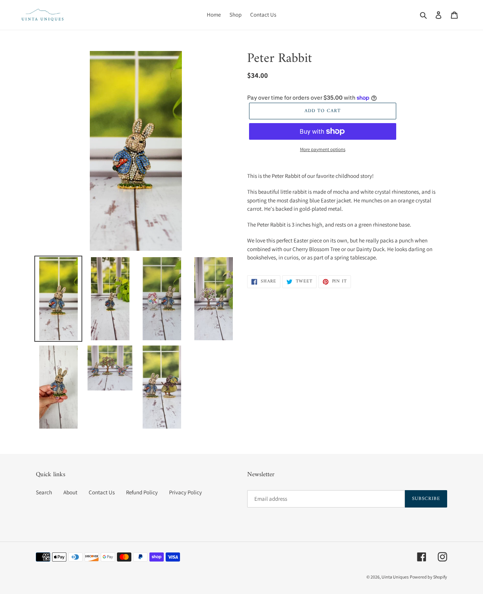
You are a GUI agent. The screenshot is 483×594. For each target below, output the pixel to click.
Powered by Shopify (428, 577)
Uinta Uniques (395, 577)
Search (44, 492)
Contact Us (102, 492)
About (70, 492)
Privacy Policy (185, 492)
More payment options (322, 149)
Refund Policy (142, 492)
